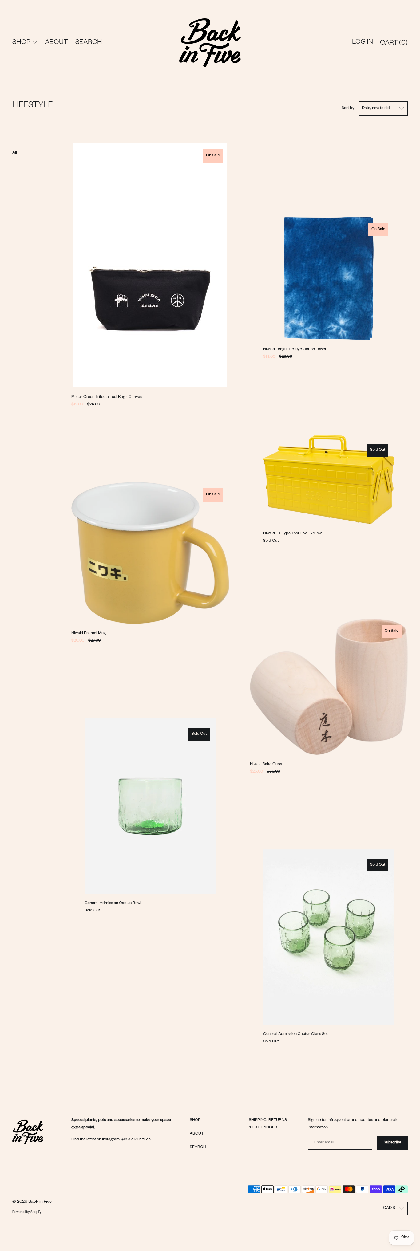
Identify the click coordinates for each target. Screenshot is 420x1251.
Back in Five (40, 1202)
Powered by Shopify (27, 1212)
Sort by (348, 108)
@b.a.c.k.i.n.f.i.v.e (136, 1140)
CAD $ (389, 1208)
